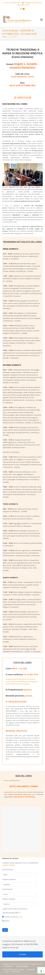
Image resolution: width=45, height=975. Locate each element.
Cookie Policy (15, 972)
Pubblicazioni (30, 969)
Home (4, 37)
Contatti (22, 954)
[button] (41, 19)
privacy (20, 917)
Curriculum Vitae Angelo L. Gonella (13, 969)
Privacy (6, 972)
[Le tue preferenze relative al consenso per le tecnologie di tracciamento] (41, 971)
